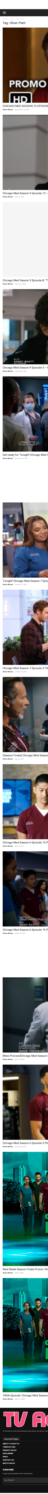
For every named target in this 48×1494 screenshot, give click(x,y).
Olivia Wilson (8, 109)
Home (5, 19)
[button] (4, 12)
